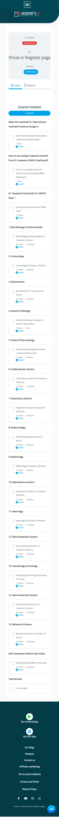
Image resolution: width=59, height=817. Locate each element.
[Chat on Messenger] (51, 809)
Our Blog (29, 747)
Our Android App (29, 721)
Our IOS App (29, 736)
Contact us (29, 760)
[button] (27, 4)
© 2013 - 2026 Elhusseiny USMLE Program (29, 806)
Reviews (29, 753)
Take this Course (31, 71)
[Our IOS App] (29, 731)
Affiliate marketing (29, 766)
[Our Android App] (29, 716)
